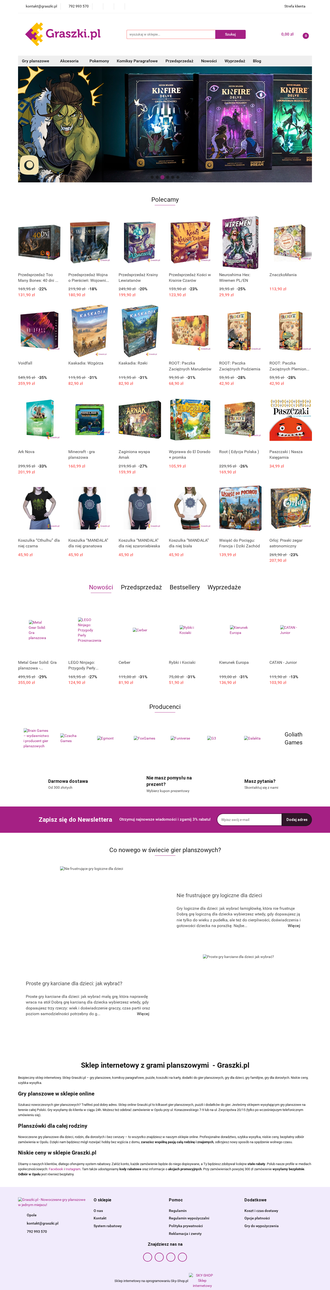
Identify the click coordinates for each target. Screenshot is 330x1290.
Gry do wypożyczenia (261, 1226)
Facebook (56, 1169)
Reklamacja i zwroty (185, 1234)
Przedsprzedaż (179, 60)
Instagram (72, 1169)
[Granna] (293, 738)
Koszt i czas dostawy (261, 1211)
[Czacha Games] (36, 738)
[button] (102, 1200)
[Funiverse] (146, 738)
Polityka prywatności (186, 1226)
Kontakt (100, 1218)
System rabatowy (108, 1226)
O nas (98, 1211)
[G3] (183, 738)
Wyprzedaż (235, 60)
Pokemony (99, 60)
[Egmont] (73, 738)
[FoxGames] (110, 738)
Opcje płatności (257, 1218)
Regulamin (178, 1211)
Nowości (209, 60)
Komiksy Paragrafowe (137, 60)
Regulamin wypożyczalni (189, 1218)
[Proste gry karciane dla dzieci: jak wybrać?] (238, 998)
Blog (257, 60)
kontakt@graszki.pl (43, 1223)
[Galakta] (220, 738)
